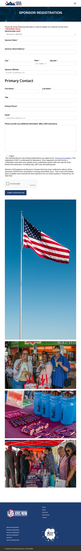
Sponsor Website (12, 69)
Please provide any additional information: (31, 124)
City (7, 61)
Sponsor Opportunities (12, 540)
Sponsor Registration (12, 535)
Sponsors (9, 537)
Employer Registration (12, 530)
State (36, 60)
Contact (44, 517)
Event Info (45, 512)
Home (44, 507)
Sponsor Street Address (15, 49)
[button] (75, 3)
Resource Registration (12, 532)
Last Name (47, 89)
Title (6, 97)
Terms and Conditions (63, 158)
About (44, 510)
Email (7, 115)
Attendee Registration (12, 527)
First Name (10, 89)
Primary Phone (11, 106)
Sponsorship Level (13, 31)
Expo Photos (45, 515)
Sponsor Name (11, 40)
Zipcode (53, 61)
